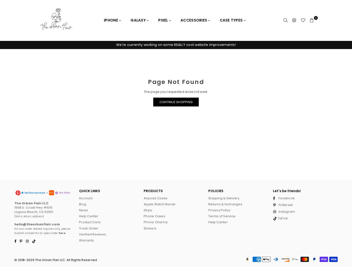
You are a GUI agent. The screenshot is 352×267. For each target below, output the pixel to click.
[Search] (285, 20)
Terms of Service (221, 216)
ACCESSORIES (194, 20)
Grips (148, 210)
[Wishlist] (303, 20)
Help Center (88, 216)
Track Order (88, 228)
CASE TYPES (232, 20)
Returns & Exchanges (225, 204)
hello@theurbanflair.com (37, 224)
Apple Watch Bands (159, 204)
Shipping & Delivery (223, 198)
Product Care (90, 222)
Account (85, 198)
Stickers (150, 228)
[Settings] (294, 20)
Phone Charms (156, 222)
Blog (82, 204)
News (83, 210)
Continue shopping (176, 102)
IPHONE (111, 20)
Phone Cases (154, 216)
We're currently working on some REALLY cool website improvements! (176, 44)
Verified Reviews (92, 234)
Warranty (86, 240)
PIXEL (163, 20)
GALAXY (139, 20)
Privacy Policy (219, 210)
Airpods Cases (155, 198)
